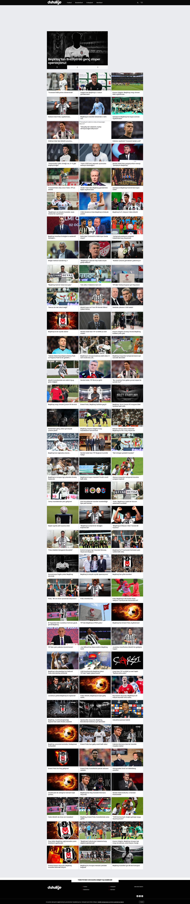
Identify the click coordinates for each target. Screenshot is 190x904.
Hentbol (99, 3)
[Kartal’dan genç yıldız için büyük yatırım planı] (63, 418)
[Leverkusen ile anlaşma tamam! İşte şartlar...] (63, 782)
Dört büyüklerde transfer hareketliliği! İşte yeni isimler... (94, 502)
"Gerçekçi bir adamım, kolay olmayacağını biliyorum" (90, 127)
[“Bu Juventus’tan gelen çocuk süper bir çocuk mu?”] (127, 369)
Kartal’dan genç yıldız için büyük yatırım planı (60, 429)
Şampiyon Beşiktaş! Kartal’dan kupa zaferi (126, 188)
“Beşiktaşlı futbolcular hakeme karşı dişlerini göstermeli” (93, 842)
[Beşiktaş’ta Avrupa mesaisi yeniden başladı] (95, 854)
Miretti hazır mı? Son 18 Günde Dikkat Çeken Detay (93, 308)
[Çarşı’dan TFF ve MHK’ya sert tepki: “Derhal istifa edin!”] (127, 660)
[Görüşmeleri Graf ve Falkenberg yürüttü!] (127, 757)
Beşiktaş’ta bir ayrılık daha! (58, 332)
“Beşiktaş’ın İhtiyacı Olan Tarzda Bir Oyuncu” (125, 526)
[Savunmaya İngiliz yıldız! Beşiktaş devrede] (63, 563)
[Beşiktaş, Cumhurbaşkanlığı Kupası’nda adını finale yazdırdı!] (63, 709)
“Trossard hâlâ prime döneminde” (60, 92)
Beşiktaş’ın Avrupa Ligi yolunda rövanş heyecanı (62, 478)
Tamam (141, 902)
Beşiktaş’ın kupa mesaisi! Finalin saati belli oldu (94, 478)
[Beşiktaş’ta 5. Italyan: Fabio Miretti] (127, 201)
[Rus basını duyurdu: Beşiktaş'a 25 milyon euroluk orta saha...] (127, 685)
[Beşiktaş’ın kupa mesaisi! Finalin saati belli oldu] (95, 466)
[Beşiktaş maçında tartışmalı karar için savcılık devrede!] (127, 345)
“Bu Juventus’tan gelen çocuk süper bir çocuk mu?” (127, 381)
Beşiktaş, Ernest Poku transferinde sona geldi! (94, 818)
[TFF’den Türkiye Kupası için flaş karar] (127, 274)
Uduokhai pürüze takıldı (121, 720)
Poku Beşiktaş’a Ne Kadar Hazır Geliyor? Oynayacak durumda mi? (125, 599)
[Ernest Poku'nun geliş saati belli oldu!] (95, 733)
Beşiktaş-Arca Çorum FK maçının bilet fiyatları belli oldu (127, 405)
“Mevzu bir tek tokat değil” (57, 307)
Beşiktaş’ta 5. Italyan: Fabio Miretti (125, 212)
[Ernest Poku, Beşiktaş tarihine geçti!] (95, 393)
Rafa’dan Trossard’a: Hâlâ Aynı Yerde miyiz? (94, 237)
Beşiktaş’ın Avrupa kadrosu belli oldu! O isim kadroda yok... (95, 357)
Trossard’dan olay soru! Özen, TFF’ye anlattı (61, 188)
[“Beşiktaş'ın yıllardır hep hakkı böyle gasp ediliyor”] (95, 250)
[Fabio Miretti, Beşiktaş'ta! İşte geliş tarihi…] (95, 685)
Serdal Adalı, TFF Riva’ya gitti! (91, 380)
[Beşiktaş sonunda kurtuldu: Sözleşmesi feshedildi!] (63, 733)
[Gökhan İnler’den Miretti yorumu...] (63, 130)
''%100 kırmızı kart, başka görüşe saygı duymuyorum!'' (127, 818)
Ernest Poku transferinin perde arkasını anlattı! (94, 769)
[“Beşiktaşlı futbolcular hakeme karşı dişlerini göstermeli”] (95, 830)
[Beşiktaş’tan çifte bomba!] (127, 563)
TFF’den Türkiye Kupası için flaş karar (126, 285)
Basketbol (79, 3)
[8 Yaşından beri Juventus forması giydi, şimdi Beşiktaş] (63, 612)
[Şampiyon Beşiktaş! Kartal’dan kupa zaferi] (127, 177)
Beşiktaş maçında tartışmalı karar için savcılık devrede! (127, 357)
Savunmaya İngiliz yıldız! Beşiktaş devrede (60, 575)
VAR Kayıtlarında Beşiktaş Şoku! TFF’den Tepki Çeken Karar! (92, 672)
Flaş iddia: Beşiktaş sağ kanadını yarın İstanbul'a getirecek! (62, 842)
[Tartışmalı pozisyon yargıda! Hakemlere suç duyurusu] (127, 225)
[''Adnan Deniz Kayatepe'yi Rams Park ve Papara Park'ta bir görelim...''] (63, 345)
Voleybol (89, 3)
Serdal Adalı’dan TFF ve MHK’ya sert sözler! (93, 332)
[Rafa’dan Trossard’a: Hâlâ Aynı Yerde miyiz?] (95, 225)
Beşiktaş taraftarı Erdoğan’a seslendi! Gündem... (62, 237)
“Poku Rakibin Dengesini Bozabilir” (60, 550)
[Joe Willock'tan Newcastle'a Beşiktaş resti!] (95, 636)
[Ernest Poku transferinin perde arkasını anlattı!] (95, 757)
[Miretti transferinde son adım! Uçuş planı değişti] (63, 369)
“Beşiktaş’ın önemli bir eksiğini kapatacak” (91, 526)
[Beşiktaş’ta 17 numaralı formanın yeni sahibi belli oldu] (127, 539)
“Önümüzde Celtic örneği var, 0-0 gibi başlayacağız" (62, 164)
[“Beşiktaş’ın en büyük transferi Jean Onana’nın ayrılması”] (63, 201)
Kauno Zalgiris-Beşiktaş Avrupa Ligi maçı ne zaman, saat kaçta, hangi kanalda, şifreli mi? (126, 842)
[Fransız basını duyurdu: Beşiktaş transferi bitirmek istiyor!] (63, 854)
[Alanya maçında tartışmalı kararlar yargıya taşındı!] (127, 466)
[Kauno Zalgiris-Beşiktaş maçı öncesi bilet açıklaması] (127, 81)
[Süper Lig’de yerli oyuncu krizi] (63, 515)
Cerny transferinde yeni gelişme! (60, 501)
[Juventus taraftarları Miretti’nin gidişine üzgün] (127, 636)
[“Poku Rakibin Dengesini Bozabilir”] (63, 539)
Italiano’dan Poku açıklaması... (59, 117)
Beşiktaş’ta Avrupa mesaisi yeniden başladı (93, 866)
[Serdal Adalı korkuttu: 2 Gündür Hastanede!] (127, 782)
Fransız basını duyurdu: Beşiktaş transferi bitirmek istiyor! (60, 866)
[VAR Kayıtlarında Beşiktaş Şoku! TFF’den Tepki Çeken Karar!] (95, 660)
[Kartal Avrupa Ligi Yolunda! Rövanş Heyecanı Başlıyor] (95, 539)
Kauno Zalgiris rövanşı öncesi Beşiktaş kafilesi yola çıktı (127, 332)
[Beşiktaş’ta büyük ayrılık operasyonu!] (95, 563)
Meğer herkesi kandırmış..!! (58, 260)
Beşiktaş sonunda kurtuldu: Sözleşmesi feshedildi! (62, 745)
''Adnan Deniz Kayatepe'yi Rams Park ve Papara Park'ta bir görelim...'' (61, 357)
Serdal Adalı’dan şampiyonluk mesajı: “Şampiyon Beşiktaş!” (127, 164)
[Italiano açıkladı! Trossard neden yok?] (127, 130)
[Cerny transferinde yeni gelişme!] (63, 490)
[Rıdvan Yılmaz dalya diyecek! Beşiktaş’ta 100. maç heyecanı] (127, 418)
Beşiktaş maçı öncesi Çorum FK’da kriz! (62, 404)
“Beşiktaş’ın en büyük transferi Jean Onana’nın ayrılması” (61, 213)
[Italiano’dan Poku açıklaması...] (63, 106)
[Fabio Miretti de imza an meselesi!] (63, 806)
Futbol (69, 3)
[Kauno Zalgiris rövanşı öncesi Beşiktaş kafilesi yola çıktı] (127, 321)
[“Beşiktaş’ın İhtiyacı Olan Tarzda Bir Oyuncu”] (127, 515)
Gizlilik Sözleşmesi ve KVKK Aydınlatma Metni (111, 902)
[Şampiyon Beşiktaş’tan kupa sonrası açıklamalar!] (127, 106)
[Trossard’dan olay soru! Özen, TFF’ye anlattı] (63, 177)
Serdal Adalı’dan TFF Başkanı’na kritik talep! (94, 454)
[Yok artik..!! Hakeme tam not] (95, 274)
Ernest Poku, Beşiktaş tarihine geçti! (93, 404)
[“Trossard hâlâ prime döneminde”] (63, 81)
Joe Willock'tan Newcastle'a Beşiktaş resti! (94, 648)
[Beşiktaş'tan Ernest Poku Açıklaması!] (127, 612)
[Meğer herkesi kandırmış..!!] (63, 250)
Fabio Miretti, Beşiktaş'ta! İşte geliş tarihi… (93, 696)
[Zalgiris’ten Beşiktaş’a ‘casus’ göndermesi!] (95, 81)
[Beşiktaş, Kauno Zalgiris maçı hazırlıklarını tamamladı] (95, 418)
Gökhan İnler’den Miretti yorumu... (60, 141)
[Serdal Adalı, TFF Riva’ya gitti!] (95, 369)
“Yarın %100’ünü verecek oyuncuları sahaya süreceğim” (93, 164)
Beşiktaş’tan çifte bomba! (122, 574)
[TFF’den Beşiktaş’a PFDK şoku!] (95, 612)
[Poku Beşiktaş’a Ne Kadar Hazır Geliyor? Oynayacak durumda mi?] (127, 588)
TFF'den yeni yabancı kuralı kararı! (60, 647)
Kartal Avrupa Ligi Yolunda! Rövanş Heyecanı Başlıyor (93, 551)
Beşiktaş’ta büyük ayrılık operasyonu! (94, 574)
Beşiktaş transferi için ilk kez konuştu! (126, 865)
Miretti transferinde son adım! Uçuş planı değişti (61, 381)
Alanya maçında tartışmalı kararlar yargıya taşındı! (126, 478)
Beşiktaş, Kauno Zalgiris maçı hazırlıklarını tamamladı (91, 429)
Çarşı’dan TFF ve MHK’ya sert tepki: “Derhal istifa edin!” (125, 672)
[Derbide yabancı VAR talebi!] (127, 296)
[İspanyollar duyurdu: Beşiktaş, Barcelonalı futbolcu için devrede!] (95, 709)
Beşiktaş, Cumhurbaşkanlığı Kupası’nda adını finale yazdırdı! (60, 721)
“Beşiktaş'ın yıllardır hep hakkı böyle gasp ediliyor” (93, 261)
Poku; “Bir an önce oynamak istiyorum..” (62, 598)
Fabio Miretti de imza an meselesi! (60, 817)
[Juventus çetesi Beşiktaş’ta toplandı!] (63, 685)
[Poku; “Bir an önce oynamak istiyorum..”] (63, 588)
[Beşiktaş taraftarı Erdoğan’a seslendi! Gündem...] (63, 225)
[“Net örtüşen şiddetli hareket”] (127, 442)
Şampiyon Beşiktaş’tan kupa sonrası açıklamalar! (126, 117)
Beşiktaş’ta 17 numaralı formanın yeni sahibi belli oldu (126, 551)
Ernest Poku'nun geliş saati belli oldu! (93, 744)
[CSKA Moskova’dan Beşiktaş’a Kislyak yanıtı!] (95, 201)
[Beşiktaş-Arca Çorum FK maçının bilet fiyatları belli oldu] (127, 393)
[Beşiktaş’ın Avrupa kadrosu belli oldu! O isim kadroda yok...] (95, 345)
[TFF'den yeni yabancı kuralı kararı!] (63, 636)
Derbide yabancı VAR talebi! (123, 307)
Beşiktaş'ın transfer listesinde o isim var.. (93, 117)
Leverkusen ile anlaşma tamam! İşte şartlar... (61, 793)
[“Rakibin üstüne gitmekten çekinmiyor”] (127, 250)
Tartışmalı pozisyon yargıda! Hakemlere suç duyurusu (123, 237)
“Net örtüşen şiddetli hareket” (123, 453)
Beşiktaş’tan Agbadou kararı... (59, 453)
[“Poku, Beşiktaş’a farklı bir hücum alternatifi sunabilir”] (127, 490)
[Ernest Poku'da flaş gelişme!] (63, 757)
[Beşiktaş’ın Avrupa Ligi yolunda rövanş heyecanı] (63, 466)
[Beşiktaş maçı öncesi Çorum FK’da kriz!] (63, 393)
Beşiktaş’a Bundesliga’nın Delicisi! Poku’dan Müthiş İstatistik (60, 672)
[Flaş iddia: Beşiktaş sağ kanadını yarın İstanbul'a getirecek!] (63, 830)
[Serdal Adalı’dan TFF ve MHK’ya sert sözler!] (95, 321)
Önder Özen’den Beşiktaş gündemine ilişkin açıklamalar (94, 188)
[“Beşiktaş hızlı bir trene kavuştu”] (63, 274)
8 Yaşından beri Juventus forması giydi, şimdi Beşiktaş (62, 624)
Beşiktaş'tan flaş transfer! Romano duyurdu (93, 793)
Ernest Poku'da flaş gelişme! (58, 768)
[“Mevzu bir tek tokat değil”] (63, 296)
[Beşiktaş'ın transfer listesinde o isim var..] (95, 106)
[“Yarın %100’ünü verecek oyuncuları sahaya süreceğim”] (95, 152)
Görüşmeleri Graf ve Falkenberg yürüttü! (124, 769)
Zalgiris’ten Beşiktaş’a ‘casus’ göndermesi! (91, 93)
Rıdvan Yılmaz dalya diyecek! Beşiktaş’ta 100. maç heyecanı (124, 429)
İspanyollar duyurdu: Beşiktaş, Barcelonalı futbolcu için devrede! (92, 721)
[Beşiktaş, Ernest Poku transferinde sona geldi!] (95, 806)
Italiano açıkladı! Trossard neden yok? (127, 141)
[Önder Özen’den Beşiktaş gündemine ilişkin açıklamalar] (95, 177)
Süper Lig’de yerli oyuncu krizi (59, 526)
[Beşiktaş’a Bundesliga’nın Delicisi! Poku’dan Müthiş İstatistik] (63, 660)
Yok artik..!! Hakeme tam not (90, 285)
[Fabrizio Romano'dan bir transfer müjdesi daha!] (127, 733)
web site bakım (138, 887)
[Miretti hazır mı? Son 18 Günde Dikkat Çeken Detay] (95, 296)
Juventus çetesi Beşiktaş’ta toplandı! (62, 696)
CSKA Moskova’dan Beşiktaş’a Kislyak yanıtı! (94, 213)
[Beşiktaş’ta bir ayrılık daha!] (63, 321)
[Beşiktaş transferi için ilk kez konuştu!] (127, 854)
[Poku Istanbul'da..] (95, 588)
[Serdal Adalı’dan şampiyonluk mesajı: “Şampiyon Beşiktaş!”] (127, 152)
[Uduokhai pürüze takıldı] (127, 709)
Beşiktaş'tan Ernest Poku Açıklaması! (126, 623)
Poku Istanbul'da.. (86, 598)
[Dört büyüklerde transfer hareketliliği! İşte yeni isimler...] (95, 490)
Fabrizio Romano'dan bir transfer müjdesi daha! (125, 745)
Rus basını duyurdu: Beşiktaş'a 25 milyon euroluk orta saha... (125, 696)
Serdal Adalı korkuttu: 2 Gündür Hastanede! (124, 793)
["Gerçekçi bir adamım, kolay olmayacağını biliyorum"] (95, 123)
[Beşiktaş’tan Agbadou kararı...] (63, 442)
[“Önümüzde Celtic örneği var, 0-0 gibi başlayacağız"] (63, 152)
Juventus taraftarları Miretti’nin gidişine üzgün (127, 648)
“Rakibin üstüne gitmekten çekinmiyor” (127, 260)
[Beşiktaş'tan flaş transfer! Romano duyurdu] (95, 782)
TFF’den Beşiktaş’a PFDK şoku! (91, 623)
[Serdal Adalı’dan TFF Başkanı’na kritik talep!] (95, 442)
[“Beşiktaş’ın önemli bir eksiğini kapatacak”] (95, 515)
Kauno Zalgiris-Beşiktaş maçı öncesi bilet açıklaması (126, 93)
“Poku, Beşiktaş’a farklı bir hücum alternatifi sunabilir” (125, 502)
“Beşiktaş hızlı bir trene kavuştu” (59, 285)
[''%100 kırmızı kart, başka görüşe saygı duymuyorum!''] (127, 806)
